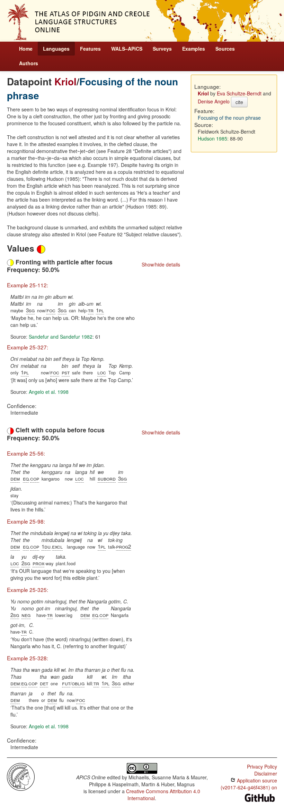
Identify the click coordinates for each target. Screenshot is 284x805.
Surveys (162, 48)
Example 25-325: (27, 589)
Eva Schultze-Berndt (239, 93)
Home (26, 48)
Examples (193, 48)
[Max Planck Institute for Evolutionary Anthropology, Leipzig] (21, 775)
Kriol (65, 81)
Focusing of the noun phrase (92, 88)
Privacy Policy (262, 766)
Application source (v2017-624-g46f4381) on (249, 784)
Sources (225, 48)
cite (239, 102)
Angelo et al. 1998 (49, 391)
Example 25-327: (27, 347)
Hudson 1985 (212, 138)
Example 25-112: (27, 285)
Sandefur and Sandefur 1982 (60, 336)
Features (90, 48)
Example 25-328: (27, 658)
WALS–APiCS (126, 48)
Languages (56, 48)
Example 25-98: (26, 521)
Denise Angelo (214, 101)
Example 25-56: (26, 453)
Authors (28, 63)
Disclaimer (265, 773)
